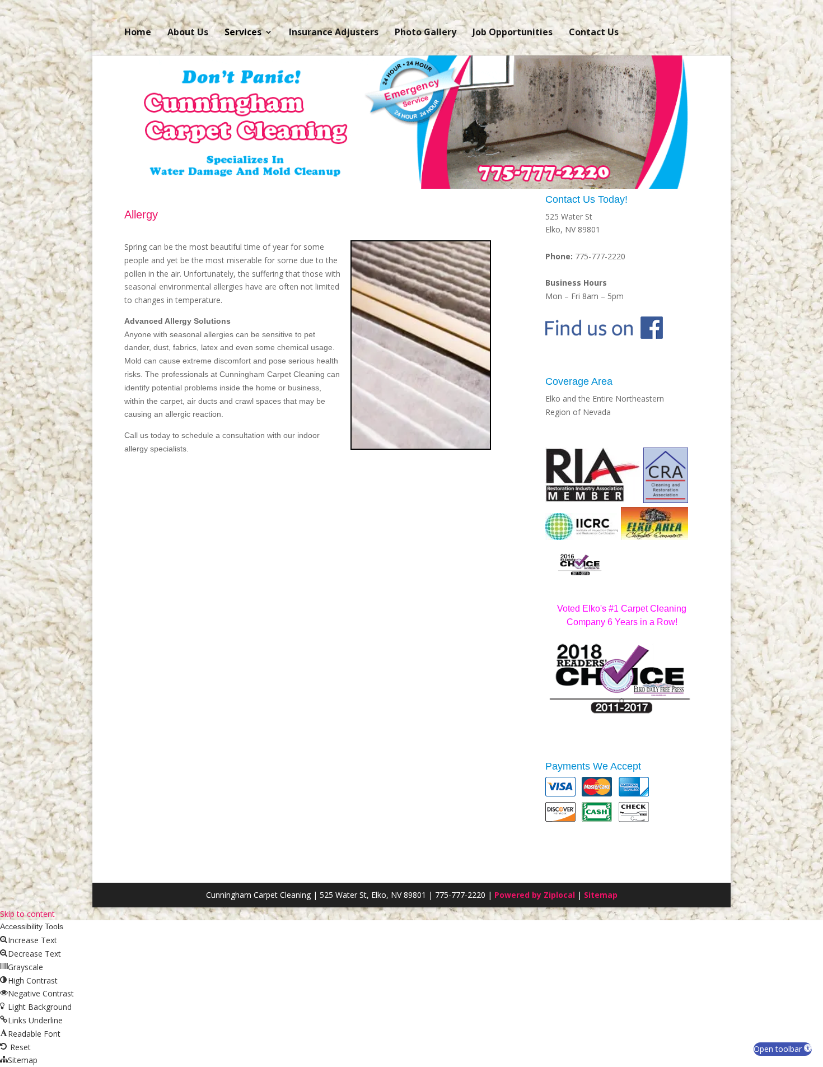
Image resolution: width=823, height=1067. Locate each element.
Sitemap (601, 894)
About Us (187, 32)
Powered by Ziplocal (534, 894)
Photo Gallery (425, 32)
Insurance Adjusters (333, 32)
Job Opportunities (513, 32)
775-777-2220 (600, 256)
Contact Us (594, 32)
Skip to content (27, 913)
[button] (783, 1049)
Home (137, 32)
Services (243, 32)
